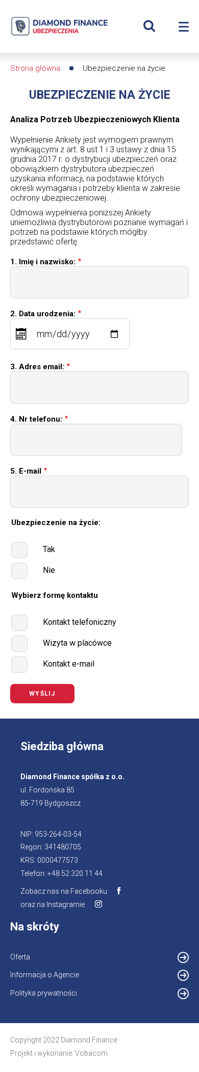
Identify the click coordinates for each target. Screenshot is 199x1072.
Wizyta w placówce (77, 643)
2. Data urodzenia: (43, 313)
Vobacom (91, 1053)
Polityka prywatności (43, 993)
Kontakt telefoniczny (79, 622)
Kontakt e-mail (68, 664)
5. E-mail (25, 471)
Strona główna (35, 68)
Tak (49, 549)
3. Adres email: (37, 366)
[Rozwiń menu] (184, 26)
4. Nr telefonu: (36, 419)
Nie (49, 570)
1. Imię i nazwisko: (43, 261)
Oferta (20, 957)
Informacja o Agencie (58, 976)
